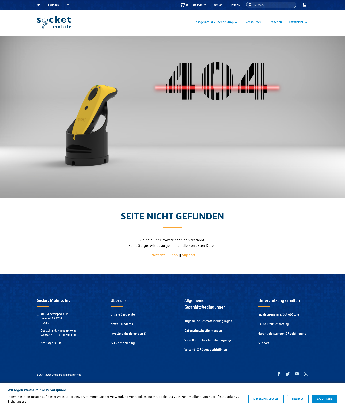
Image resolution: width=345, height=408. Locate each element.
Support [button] (198, 5)
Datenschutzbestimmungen (203, 330)
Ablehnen (298, 399)
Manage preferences (265, 399)
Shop (174, 255)
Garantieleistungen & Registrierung (282, 333)
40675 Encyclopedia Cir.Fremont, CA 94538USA (54, 318)
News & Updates (122, 324)
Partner (236, 5)
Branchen (275, 22)
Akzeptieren (324, 399)
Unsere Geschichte (123, 314)
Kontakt (218, 5)
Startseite (158, 255)
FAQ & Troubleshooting (273, 324)
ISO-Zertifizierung (123, 343)
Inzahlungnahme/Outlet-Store (278, 314)
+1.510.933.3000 (68, 335)
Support (188, 255)
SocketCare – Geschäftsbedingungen (209, 340)
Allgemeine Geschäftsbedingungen (208, 321)
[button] (250, 4)
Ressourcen (253, 22)
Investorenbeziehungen (127, 333)
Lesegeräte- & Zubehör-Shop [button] (214, 22)
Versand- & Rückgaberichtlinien (205, 349)
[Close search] (292, 5)
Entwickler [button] (296, 22)
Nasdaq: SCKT (49, 343)
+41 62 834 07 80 (67, 331)
